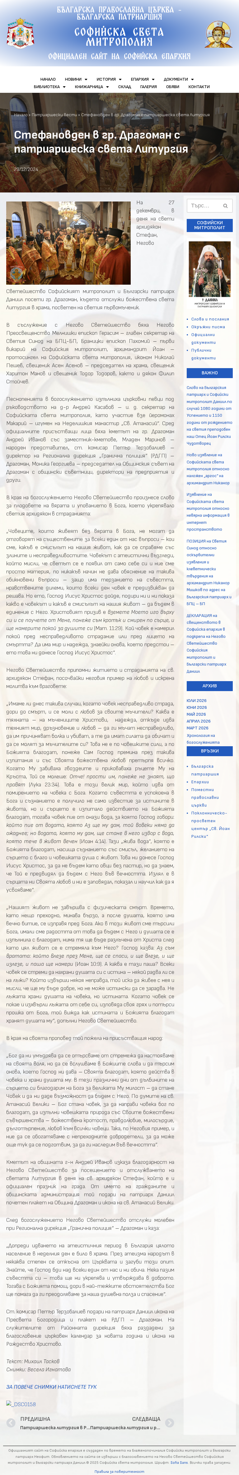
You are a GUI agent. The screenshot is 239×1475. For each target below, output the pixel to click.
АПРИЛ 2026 (199, 721)
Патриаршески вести (54, 114)
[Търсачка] (226, 206)
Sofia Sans (179, 1462)
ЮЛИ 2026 (197, 700)
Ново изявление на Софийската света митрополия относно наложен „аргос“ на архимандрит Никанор (208, 469)
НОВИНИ (73, 79)
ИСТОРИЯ (106, 79)
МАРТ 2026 (198, 728)
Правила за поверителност (119, 1471)
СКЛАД (124, 86)
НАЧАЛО (48, 79)
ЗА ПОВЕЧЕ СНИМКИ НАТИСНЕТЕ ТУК (51, 1387)
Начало (21, 114)
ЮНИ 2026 (197, 707)
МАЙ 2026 (196, 714)
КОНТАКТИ (199, 86)
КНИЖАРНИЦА (89, 86)
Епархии (200, 782)
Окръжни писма (208, 327)
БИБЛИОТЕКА (47, 86)
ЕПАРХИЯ (140, 79)
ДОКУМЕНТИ (176, 79)
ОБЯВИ (172, 86)
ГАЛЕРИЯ (148, 86)
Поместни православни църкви (205, 797)
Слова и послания (210, 319)
